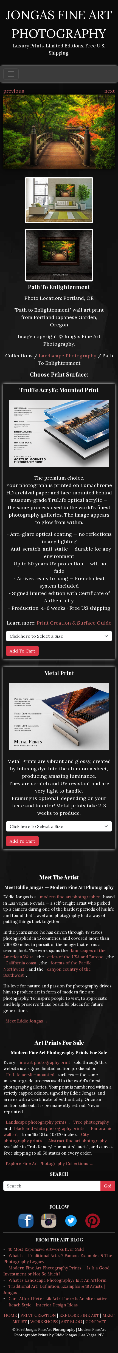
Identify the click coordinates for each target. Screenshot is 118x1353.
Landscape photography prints (36, 1122)
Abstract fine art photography (77, 1140)
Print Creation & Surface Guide (74, 623)
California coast (20, 962)
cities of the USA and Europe (75, 956)
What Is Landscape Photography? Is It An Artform (57, 1280)
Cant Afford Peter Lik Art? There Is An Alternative (58, 1298)
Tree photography (91, 1122)
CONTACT (95, 1321)
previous (13, 91)
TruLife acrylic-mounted (30, 1074)
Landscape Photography (67, 355)
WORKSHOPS (44, 1321)
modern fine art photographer (70, 896)
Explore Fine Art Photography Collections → (49, 1163)
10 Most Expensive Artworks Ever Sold (46, 1249)
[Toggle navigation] (11, 74)
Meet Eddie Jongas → (26, 1021)
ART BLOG (71, 1321)
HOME (10, 1315)
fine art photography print (44, 1062)
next (109, 91)
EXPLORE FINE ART (79, 1315)
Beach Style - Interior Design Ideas (43, 1305)
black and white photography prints (49, 1128)
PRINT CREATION (38, 1315)
